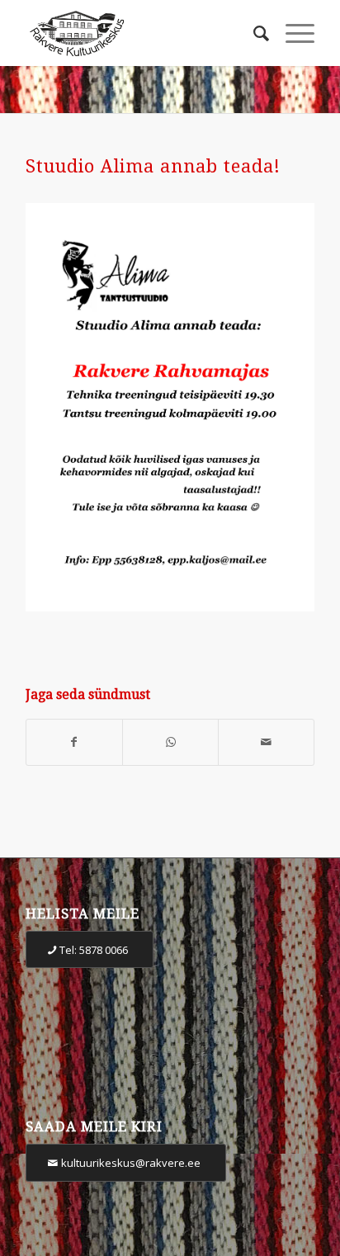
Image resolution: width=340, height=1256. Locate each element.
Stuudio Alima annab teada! (153, 166)
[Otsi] (253, 33)
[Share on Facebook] (74, 742)
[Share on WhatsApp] (170, 742)
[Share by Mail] (266, 742)
